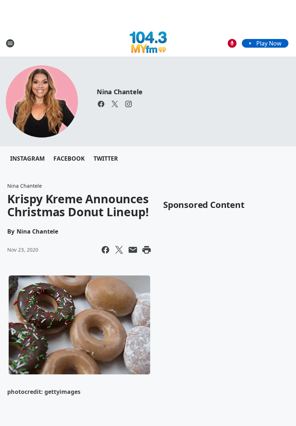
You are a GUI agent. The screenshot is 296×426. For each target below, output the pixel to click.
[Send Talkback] (232, 43)
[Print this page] (147, 250)
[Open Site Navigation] (10, 43)
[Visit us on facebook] (101, 104)
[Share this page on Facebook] (105, 250)
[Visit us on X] (114, 104)
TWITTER (105, 158)
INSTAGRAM (27, 158)
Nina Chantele (119, 91)
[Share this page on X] (119, 250)
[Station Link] (148, 43)
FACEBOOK (69, 158)
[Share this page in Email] (133, 250)
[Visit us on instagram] (128, 104)
